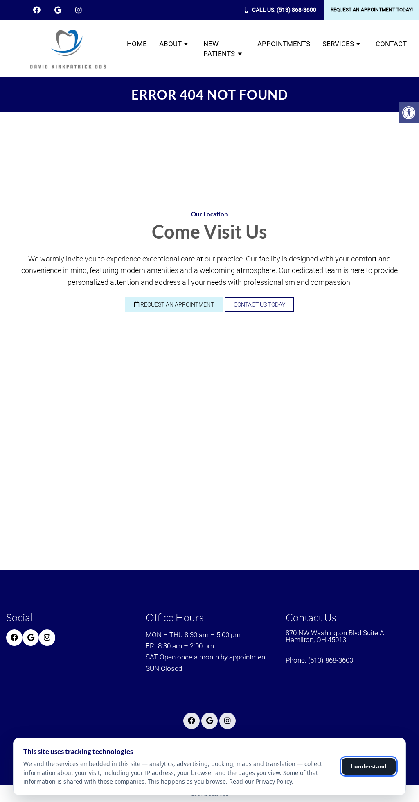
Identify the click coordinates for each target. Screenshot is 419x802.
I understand (369, 766)
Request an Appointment (176, 304)
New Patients (219, 49)
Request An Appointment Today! (372, 10)
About (170, 44)
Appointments (283, 44)
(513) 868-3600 (296, 10)
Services (338, 44)
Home (137, 44)
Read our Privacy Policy (260, 781)
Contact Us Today (259, 304)
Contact (391, 44)
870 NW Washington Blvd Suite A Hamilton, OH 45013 (335, 636)
